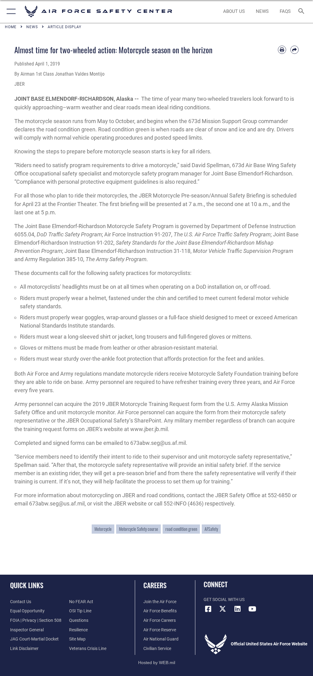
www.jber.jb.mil (149, 429)
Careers (155, 585)
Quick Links (26, 585)
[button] (10, 11)
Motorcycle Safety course (138, 529)
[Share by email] (294, 50)
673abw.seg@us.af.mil (158, 443)
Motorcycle (103, 529)
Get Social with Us (224, 599)
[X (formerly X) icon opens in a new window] (222, 609)
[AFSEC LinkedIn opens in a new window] (237, 609)
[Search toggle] (302, 11)
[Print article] (282, 50)
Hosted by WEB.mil (156, 662)
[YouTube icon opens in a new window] (252, 609)
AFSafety (211, 529)
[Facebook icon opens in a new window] (208, 609)
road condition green (181, 529)
